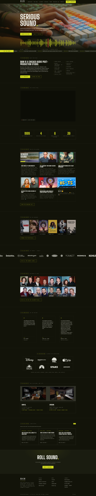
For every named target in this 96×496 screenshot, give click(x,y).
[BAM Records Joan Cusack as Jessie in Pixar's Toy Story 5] (48, 182)
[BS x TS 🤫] (66, 182)
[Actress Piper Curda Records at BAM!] (29, 182)
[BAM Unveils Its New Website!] (29, 157)
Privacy (74, 494)
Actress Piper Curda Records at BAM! (28, 191)
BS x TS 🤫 (60, 191)
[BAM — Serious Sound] (22, 1)
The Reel (36, 1)
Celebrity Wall (54, 483)
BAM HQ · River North (42, 481)
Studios (46, 1)
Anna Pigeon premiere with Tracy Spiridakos (66, 166)
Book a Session (71, 1)
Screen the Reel (26, 34)
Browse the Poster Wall (27, 237)
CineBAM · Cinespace (42, 483)
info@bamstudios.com (68, 481)
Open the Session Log (27, 204)
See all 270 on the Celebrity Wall (31, 299)
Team (51, 1)
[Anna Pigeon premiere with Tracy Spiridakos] (66, 157)
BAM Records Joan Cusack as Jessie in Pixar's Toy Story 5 (46, 191)
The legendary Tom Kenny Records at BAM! (48, 166)
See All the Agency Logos (28, 260)
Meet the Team (41, 485)
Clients (41, 1)
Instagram (66, 485)
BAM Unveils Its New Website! (28, 166)
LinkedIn (70, 485)
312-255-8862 (67, 483)
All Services (25, 76)
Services (30, 1)
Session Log (56, 1)
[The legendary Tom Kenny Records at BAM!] (48, 157)
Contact (62, 1)
